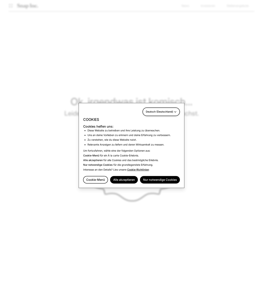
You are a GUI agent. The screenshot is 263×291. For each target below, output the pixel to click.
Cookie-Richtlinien (138, 169)
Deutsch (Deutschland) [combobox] (159, 111)
